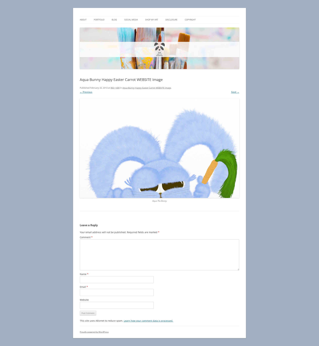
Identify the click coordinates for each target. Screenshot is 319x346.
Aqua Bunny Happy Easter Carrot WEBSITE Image (146, 87)
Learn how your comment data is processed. (148, 320)
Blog (114, 19)
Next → (235, 92)
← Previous (86, 92)
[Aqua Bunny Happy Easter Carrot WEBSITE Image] (159, 148)
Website (84, 299)
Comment (86, 237)
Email (84, 286)
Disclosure (171, 19)
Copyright (190, 19)
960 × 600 (115, 87)
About (83, 19)
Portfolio (99, 19)
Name (84, 274)
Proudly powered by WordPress (94, 332)
